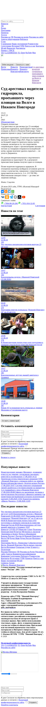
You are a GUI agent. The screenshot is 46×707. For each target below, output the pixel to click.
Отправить (6, 453)
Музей (3, 48)
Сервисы (4, 563)
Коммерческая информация (24, 554)
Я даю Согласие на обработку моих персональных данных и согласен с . (22, 443)
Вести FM (5, 538)
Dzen (23, 53)
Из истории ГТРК (17, 558)
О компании (6, 44)
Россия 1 (11, 536)
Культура (17, 532)
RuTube (29, 53)
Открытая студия (23, 547)
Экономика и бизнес (9, 534)
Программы (6, 543)
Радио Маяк (15, 538)
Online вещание (7, 65)
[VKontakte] (2, 191)
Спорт (29, 529)
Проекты (4, 33)
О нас (3, 41)
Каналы (4, 536)
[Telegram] (9, 191)
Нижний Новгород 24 (33, 536)
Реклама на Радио (27, 552)
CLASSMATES (10, 53)
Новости (4, 24)
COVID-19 (13, 529)
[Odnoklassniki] (5, 191)
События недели (35, 543)
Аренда (9, 554)
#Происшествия (7, 122)
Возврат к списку (8, 457)
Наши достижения (19, 44)
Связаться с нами (22, 65)
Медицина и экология (31, 532)
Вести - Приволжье (19, 543)
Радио (3, 28)
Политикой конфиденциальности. (16, 643)
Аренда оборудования (10, 39)
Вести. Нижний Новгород (12, 545)
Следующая (40, 206)
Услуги (4, 35)
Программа (5, 30)
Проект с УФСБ (7, 50)
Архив (11, 563)
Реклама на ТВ (7, 37)
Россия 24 (20, 536)
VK (2, 53)
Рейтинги (24, 39)
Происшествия (7, 532)
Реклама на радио (21, 37)
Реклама (4, 552)
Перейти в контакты (9, 705)
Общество (22, 529)
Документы (20, 48)
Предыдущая (6, 206)
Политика (37, 529)
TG (19, 53)
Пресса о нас (30, 46)
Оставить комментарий (10, 421)
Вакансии (11, 48)
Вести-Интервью (8, 547)
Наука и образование (27, 534)
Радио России (26, 538)
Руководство (33, 44)
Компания (5, 556)
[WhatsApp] (12, 191)
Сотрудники (6, 46)
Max (34, 53)
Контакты (40, 46)
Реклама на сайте (36, 37)
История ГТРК (18, 46)
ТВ (2, 26)
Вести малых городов (32, 545)
